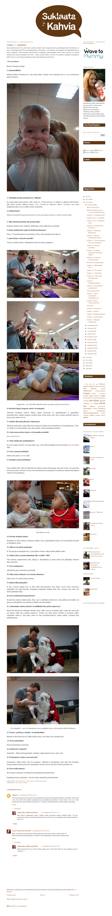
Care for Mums (73, 445)
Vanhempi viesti (74, 895)
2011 (87, 360)
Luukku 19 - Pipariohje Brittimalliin (94, 232)
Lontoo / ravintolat (98, 393)
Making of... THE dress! (96, 512)
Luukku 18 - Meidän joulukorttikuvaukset (94, 237)
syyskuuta (90, 331)
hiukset (103, 386)
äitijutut (85, 417)
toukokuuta (91, 342)
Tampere (85, 411)
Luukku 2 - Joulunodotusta (95, 317)
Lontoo (86, 393)
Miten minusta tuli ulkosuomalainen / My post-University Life (96, 554)
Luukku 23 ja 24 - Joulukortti (95, 218)
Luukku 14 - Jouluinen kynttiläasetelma (93, 258)
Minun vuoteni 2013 (93, 207)
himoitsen (97, 386)
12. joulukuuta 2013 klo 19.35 (50, 846)
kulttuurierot (87, 391)
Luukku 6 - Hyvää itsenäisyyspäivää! (93, 302)
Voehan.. (91, 479)
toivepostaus (101, 411)
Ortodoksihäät (93, 589)
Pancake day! (93, 534)
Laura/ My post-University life (21, 831)
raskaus (92, 406)
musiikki (86, 401)
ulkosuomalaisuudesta (90, 413)
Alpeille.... (92, 446)
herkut (91, 386)
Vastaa (14, 805)
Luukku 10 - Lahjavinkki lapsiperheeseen (94, 277)
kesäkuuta (90, 339)
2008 (87, 369)
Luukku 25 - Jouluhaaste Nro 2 (96, 215)
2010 (87, 363)
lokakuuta (90, 328)
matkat (103, 396)
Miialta (21, 48)
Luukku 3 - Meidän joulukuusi (96, 314)
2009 (87, 366)
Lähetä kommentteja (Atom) (19, 899)
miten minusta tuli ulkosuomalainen (94, 398)
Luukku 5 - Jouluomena (94, 308)
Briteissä (102, 384)
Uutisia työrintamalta (93, 291)
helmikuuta (90, 351)
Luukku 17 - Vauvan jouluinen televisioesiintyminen (96, 241)
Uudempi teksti (11, 895)
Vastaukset (17, 809)
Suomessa (101, 408)
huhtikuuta (90, 345)
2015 (87, 197)
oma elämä (94, 400)
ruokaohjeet (87, 408)
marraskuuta (91, 325)
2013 (87, 202)
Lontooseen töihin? (87, 574)
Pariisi (91, 403)
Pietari (96, 403)
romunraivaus (101, 406)
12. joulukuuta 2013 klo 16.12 (41, 831)
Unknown (15, 795)
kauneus (94, 388)
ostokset (86, 403)
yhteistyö (103, 415)
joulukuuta (90, 205)
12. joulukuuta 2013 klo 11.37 (50, 812)
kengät (103, 388)
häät (84, 388)
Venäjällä (97, 415)
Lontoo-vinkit (88, 396)
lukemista (97, 396)
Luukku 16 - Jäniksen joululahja (93, 246)
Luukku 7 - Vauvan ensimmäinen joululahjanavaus (93, 296)
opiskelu (102, 400)
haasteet (19, 782)
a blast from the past (90, 384)
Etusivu (42, 895)
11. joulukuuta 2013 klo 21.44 (27, 795)
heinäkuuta (90, 337)
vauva (25, 782)
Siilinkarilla (92, 490)
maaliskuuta (91, 348)
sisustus (95, 408)
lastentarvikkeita (100, 391)
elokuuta (90, 334)
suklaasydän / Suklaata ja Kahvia (27, 812)
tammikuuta (91, 354)
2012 (87, 357)
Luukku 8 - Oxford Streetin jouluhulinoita (95, 287)
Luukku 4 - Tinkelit (93, 311)
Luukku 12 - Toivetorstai (94, 270)
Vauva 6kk (90, 306)
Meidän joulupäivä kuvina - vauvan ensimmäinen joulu (96, 211)
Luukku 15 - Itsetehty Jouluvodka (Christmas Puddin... (94, 252)
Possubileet (92, 468)
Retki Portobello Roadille (96, 501)
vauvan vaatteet (88, 415)
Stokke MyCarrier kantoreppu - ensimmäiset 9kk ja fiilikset (95, 566)
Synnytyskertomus (94, 578)
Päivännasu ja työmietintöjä (95, 262)
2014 (87, 199)
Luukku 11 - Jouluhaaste (94, 273)
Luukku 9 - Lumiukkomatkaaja (93, 282)
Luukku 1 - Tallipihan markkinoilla (93, 321)
